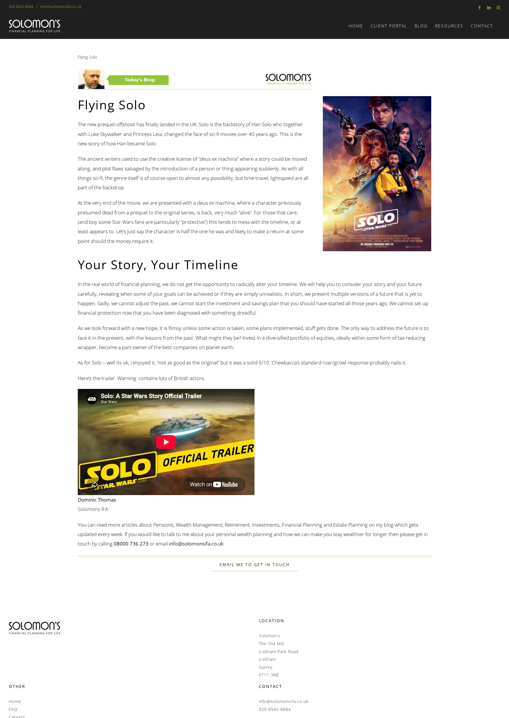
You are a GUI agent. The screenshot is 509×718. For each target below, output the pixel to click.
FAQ (13, 709)
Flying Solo (87, 57)
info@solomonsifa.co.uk (60, 6)
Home (15, 701)
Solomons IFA (93, 509)
